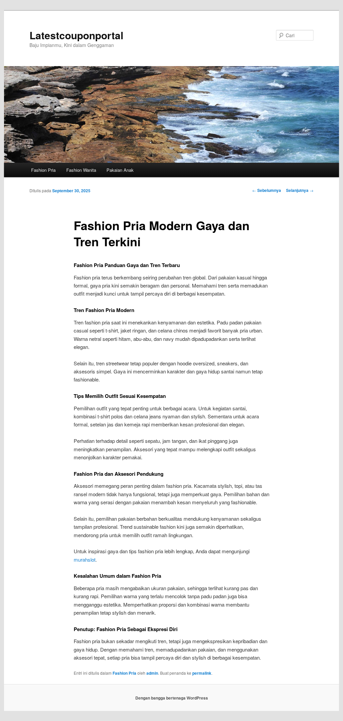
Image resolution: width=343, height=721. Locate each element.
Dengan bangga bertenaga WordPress (171, 698)
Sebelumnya (266, 190)
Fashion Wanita (81, 170)
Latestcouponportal (76, 35)
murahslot (84, 559)
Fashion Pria (43, 170)
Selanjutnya (300, 190)
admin (152, 673)
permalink (201, 673)
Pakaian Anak (120, 170)
